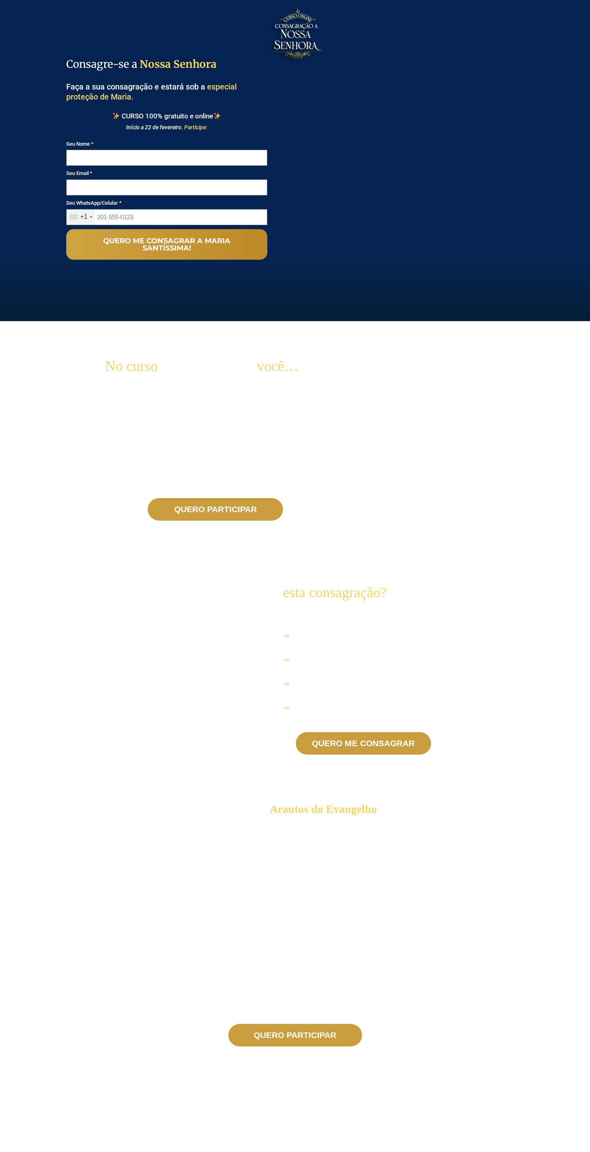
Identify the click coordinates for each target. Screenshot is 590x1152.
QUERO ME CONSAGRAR (363, 743)
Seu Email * (79, 173)
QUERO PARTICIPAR (215, 509)
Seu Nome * (80, 144)
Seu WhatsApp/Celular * (94, 203)
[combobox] (81, 217)
